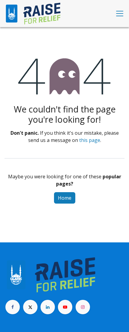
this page (89, 140)
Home (64, 198)
